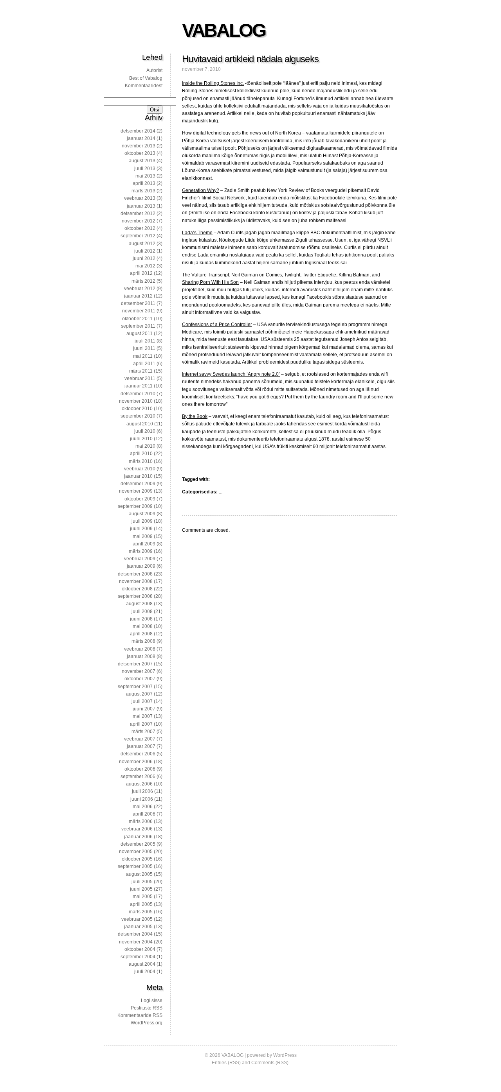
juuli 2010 (144, 431)
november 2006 (136, 761)
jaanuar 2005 (138, 926)
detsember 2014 (138, 131)
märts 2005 (141, 911)
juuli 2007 (142, 701)
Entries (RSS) (226, 1062)
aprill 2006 (144, 814)
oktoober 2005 (137, 859)
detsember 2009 (138, 483)
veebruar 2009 (139, 558)
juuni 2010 (141, 438)
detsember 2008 (135, 574)
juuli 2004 (144, 971)
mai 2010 (145, 446)
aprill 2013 (144, 183)
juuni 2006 (141, 799)
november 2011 (138, 311)
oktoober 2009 (139, 499)
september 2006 (138, 776)
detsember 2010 (138, 393)
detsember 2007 (135, 664)
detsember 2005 (138, 844)
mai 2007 (143, 716)
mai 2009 (143, 536)
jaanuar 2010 (138, 476)
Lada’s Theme (197, 232)
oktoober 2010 (137, 408)
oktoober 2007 (139, 678)
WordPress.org (146, 1023)
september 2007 (135, 686)
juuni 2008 (141, 619)
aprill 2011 (144, 363)
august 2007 (139, 694)
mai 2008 (143, 626)
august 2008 (139, 603)
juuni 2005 (141, 889)
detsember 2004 (135, 934)
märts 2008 (143, 641)
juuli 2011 (145, 341)
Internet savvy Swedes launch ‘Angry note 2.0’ (231, 374)
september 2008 (135, 596)
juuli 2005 (142, 881)
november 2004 (136, 942)
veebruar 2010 (139, 469)
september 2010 (138, 416)
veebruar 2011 (139, 378)
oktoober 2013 (139, 153)
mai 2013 (145, 176)
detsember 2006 (138, 754)
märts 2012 (143, 281)
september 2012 (138, 235)
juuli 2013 (144, 168)
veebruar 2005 (137, 919)
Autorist (154, 70)
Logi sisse (151, 1000)
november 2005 (136, 851)
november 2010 (136, 401)
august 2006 (139, 784)
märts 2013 (143, 191)
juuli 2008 (142, 611)
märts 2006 (141, 821)
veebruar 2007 (139, 739)
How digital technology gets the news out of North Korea (241, 133)
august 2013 (142, 160)
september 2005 (135, 866)
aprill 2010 (141, 453)
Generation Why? (200, 190)
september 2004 (138, 956)
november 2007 (138, 671)
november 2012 (138, 221)
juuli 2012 (144, 251)
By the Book (194, 416)
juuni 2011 (144, 348)
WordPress (285, 1055)
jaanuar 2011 (138, 386)
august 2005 (139, 874)
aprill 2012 (141, 273)
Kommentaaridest (143, 85)
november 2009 (136, 491)
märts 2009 (141, 551)
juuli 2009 (142, 521)
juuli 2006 (142, 791)
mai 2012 (145, 266)
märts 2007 (143, 731)
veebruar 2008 (139, 649)
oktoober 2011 (137, 318)
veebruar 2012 (139, 288)
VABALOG (223, 30)
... (220, 492)
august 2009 (142, 513)
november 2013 (138, 146)
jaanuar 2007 (141, 746)
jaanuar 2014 (141, 138)
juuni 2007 (144, 709)
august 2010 (139, 424)
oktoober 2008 (137, 589)
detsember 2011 (138, 303)
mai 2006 (143, 806)
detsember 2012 (138, 213)
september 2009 (135, 506)
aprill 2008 (141, 634)
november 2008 (136, 581)
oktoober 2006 (139, 769)
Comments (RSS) (269, 1062)
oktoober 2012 (139, 228)
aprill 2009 (144, 544)
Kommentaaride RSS (139, 1015)
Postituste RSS (146, 1008)
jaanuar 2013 (141, 206)
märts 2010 (141, 461)
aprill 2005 (141, 904)
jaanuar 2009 (141, 566)
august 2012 (142, 243)
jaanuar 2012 (138, 296)
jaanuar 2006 (138, 836)
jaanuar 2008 (141, 656)
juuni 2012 (144, 258)
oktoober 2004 (139, 949)
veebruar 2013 (139, 198)
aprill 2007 (141, 724)
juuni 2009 (141, 528)
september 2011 (138, 326)
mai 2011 (143, 356)
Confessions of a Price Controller (217, 324)
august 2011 (139, 333)
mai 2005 (143, 896)
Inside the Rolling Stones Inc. (213, 83)
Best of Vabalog (145, 78)
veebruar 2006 (137, 829)
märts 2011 (141, 371)
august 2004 (142, 964)
